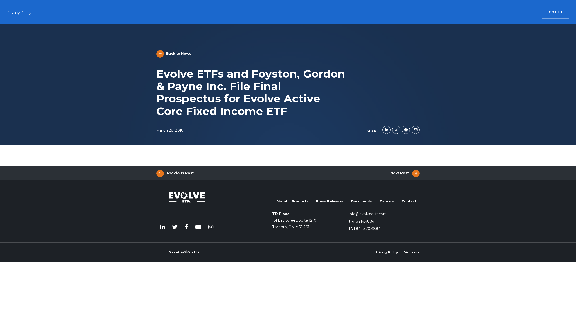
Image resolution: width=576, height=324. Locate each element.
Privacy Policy (386, 252)
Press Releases (330, 201)
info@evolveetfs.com (368, 214)
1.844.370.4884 (364, 229)
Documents (361, 201)
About (282, 201)
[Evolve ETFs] (187, 204)
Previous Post (180, 173)
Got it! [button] (555, 12)
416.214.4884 (361, 221)
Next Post (399, 173)
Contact (409, 201)
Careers (387, 201)
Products (300, 201)
